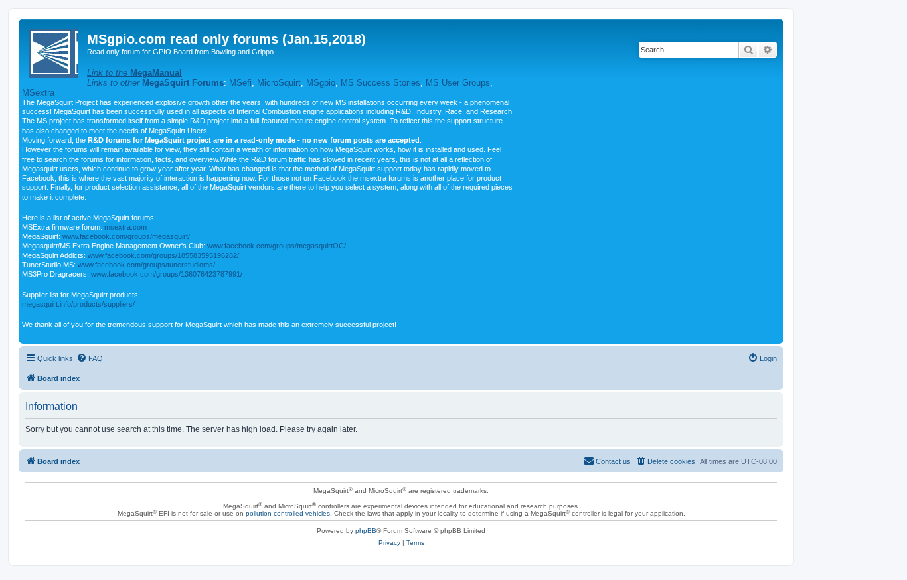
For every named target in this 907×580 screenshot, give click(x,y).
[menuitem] (89, 358)
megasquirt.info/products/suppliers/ (78, 304)
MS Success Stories (380, 83)
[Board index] (54, 51)
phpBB (365, 530)
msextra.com (125, 227)
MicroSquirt (279, 83)
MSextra (38, 93)
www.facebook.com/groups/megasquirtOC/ (276, 246)
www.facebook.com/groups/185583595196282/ (163, 255)
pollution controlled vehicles (288, 513)
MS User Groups (458, 83)
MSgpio (320, 83)
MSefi (240, 83)
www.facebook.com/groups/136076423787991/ (166, 274)
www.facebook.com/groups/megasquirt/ (126, 236)
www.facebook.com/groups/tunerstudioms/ (146, 265)
